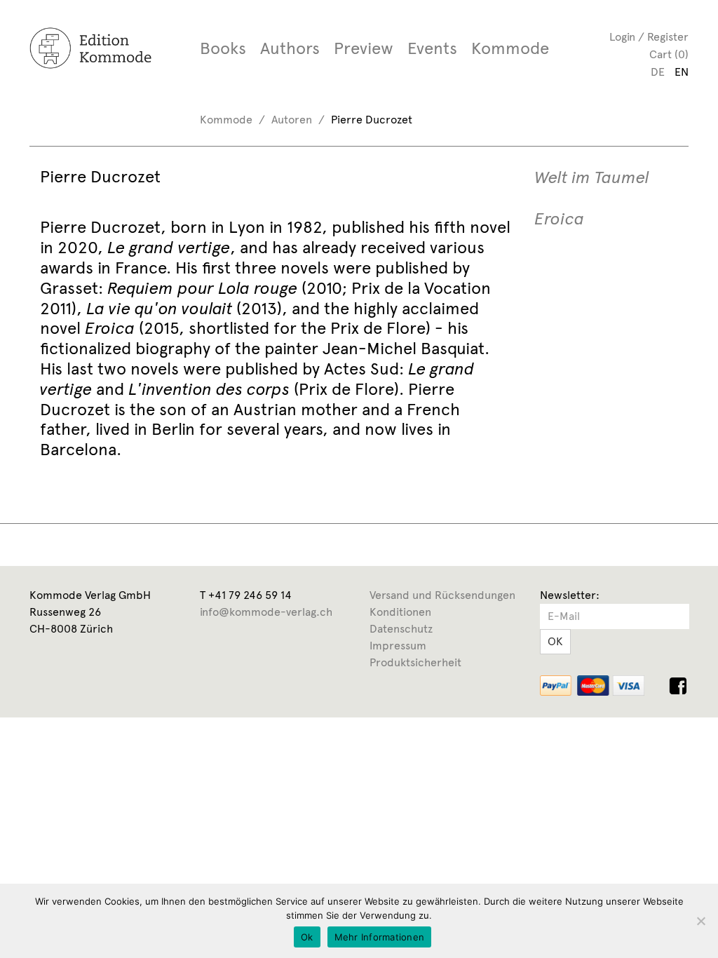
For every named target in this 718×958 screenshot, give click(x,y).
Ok (307, 937)
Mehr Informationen (379, 937)
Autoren (291, 119)
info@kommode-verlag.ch (266, 612)
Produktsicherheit (415, 662)
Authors (290, 48)
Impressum (398, 645)
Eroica (559, 219)
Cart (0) (669, 54)
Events (432, 48)
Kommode (510, 48)
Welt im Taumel (591, 178)
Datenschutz (401, 628)
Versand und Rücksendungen (442, 595)
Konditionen (400, 612)
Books (223, 48)
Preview (363, 48)
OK (555, 641)
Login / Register (649, 36)
